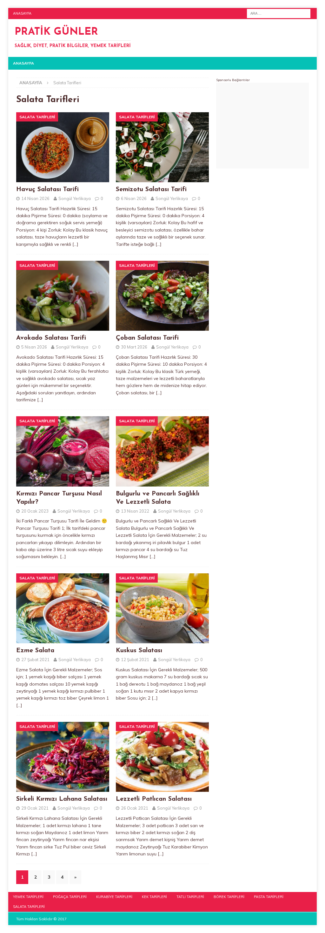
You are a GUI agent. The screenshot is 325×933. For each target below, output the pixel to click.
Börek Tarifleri (229, 897)
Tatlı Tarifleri (190, 897)
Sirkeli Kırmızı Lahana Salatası (61, 799)
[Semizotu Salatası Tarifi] (162, 147)
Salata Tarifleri (29, 906)
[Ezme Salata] (62, 608)
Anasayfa (22, 13)
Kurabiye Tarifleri (114, 897)
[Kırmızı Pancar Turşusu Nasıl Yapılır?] (62, 451)
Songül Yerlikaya (74, 198)
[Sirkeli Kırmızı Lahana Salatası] (62, 757)
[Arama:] (278, 13)
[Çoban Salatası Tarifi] (162, 296)
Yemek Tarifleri (28, 897)
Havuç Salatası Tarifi (47, 189)
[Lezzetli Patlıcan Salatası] (162, 757)
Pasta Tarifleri (268, 897)
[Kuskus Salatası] (162, 608)
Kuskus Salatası (139, 650)
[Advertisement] (262, 125)
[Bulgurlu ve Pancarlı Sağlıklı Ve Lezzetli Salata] (162, 451)
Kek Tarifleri (154, 897)
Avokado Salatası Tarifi (51, 338)
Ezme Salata (35, 650)
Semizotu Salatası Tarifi (151, 189)
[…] (75, 244)
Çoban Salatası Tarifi (147, 338)
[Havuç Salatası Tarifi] (62, 147)
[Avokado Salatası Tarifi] (62, 296)
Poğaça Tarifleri (70, 897)
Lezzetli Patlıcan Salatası (154, 799)
